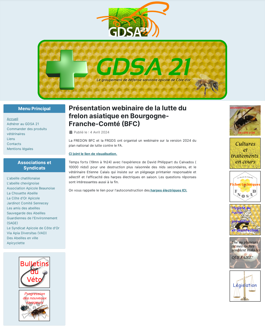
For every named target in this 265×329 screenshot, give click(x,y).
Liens (11, 139)
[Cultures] (245, 153)
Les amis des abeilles (23, 208)
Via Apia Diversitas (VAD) (27, 233)
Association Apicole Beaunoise (31, 188)
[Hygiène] (245, 219)
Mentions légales (20, 149)
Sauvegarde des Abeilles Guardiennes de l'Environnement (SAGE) (32, 218)
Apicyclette (16, 243)
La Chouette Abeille (22, 193)
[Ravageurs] (34, 305)
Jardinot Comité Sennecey (27, 203)
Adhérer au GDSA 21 (23, 124)
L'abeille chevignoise (23, 183)
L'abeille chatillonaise (23, 178)
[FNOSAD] (245, 186)
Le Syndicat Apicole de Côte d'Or (33, 228)
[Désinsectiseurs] (245, 120)
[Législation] (245, 286)
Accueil (12, 119)
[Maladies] (245, 252)
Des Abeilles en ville (22, 238)
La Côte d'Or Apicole (23, 198)
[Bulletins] (34, 272)
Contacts (14, 144)
